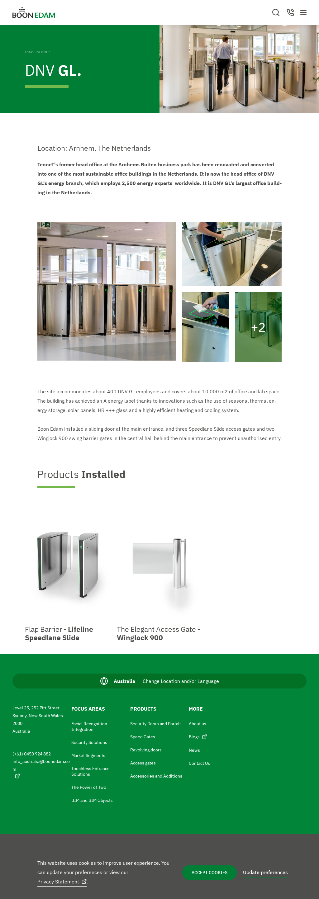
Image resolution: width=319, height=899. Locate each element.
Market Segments (88, 755)
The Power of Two (88, 787)
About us (197, 723)
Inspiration (36, 52)
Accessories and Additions (156, 776)
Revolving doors (146, 750)
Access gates (143, 763)
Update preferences (265, 872)
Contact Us (199, 763)
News (194, 750)
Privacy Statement (58, 881)
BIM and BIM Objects (92, 800)
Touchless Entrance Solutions (90, 771)
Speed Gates (142, 737)
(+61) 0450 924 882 (31, 754)
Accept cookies (209, 872)
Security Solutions (89, 742)
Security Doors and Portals (156, 723)
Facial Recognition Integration (89, 726)
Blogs (194, 737)
